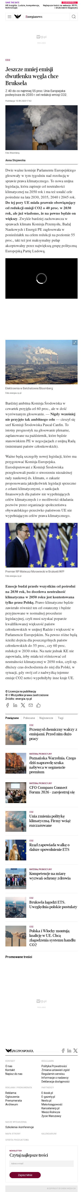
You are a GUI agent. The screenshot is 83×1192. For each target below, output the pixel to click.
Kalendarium (49, 1134)
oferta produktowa (17, 1140)
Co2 (7, 60)
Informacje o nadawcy (55, 1077)
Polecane (29, 718)
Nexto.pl (46, 1100)
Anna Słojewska (15, 160)
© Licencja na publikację (20, 691)
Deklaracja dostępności (55, 1081)
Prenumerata (13, 1100)
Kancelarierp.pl (50, 1108)
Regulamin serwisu (53, 1073)
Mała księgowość (52, 1104)
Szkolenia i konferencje (19, 1127)
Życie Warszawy (51, 1116)
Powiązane (12, 718)
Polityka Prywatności (54, 1066)
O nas (8, 1066)
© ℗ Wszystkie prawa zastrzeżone (26, 695)
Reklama (10, 1092)
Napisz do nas (13, 1073)
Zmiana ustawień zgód (55, 1070)
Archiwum (11, 1104)
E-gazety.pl (48, 1096)
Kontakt (10, 1070)
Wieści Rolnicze (51, 1112)
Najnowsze (46, 718)
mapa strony (12, 1134)
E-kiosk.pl (47, 1092)
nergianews (34, 17)
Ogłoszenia (12, 1096)
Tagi (60, 718)
